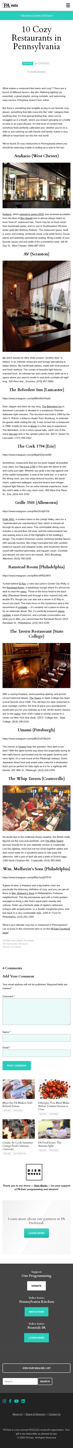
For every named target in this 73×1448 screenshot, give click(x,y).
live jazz (13, 434)
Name (7, 1032)
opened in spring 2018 (32, 214)
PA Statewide (42, 63)
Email (6, 1047)
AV (26, 254)
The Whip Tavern (24, 778)
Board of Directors (35, 1414)
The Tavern (35, 698)
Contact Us (55, 1414)
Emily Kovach (38, 71)
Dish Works (41, 1185)
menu (23, 591)
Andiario (22, 156)
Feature (27, 63)
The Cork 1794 (30, 446)
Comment (9, 996)
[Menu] (68, 5)
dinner (33, 426)
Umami (24, 730)
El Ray (22, 583)
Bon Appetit (26, 218)
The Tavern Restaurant (31, 631)
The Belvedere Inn (26, 390)
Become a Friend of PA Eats (37, 15)
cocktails (22, 607)
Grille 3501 (25, 502)
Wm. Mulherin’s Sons (23, 869)
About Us (17, 1414)
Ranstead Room (23, 567)
